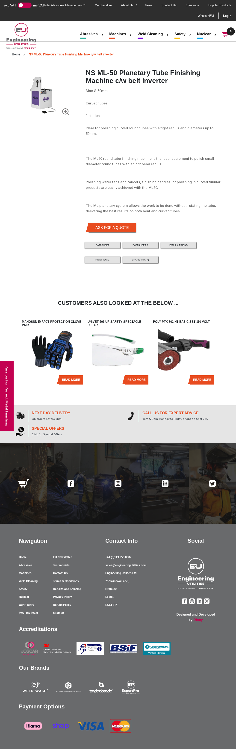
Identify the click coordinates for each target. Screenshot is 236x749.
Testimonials (61, 565)
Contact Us (169, 5)
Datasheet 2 (140, 245)
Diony (198, 620)
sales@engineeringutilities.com (126, 565)
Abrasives (89, 34)
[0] (225, 34)
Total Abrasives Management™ (65, 5)
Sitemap (58, 612)
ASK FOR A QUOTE (112, 228)
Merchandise (103, 5)
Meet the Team (28, 612)
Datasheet (102, 245)
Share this (139, 259)
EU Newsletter (62, 557)
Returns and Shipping (67, 589)
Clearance (192, 5)
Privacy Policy (62, 596)
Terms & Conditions (66, 581)
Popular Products (219, 5)
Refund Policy (62, 605)
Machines (117, 34)
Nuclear (204, 34)
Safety (180, 34)
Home (16, 54)
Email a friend (178, 245)
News (148, 5)
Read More (71, 380)
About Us (127, 5)
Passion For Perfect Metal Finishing (7, 395)
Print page (102, 259)
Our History (26, 605)
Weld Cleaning (150, 34)
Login (227, 16)
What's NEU (206, 16)
